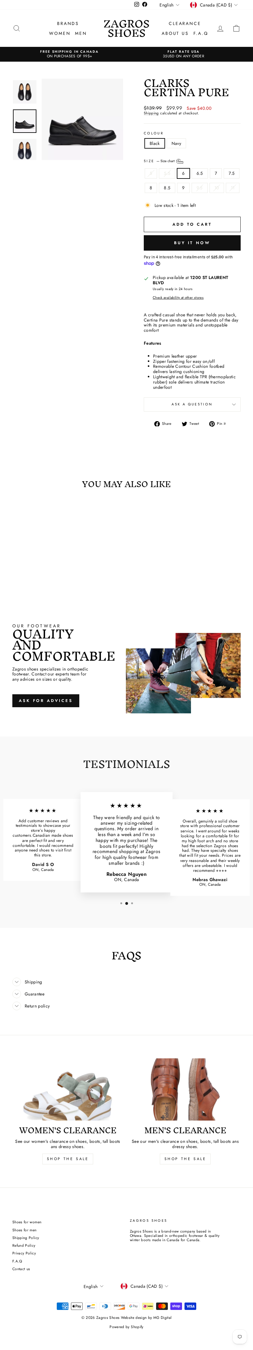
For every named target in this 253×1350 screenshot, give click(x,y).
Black (155, 143)
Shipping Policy (25, 1237)
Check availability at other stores (178, 298)
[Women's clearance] (67, 1089)
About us (175, 33)
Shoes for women (26, 1222)
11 (233, 188)
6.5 (200, 173)
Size (160, 160)
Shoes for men (24, 1230)
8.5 (167, 188)
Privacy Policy (24, 1253)
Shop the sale (185, 1159)
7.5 (231, 173)
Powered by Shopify (126, 1327)
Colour (154, 133)
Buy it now (192, 243)
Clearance (185, 23)
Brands (68, 23)
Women (59, 33)
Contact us (21, 1268)
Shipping (151, 113)
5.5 (167, 173)
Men (81, 33)
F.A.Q (200, 33)
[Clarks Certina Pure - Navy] (42, 581)
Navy (176, 143)
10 (216, 188)
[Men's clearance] (185, 1089)
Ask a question (192, 404)
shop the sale (68, 1159)
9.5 (200, 188)
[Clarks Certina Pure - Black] (34, 581)
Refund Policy (23, 1245)
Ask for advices (46, 701)
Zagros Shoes (126, 28)
